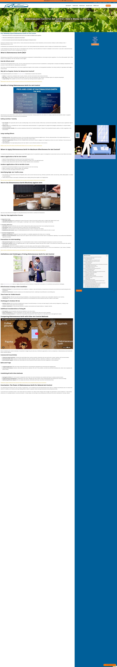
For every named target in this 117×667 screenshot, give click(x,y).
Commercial (95, 2)
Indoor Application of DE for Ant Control (91, 265)
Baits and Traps (88, 278)
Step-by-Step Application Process (90, 269)
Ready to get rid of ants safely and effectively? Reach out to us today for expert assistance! (21, 145)
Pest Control (68, 5)
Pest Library (100, 2)
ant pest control (21, 73)
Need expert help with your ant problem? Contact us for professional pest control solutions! (21, 81)
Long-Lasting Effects (88, 263)
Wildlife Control (96, 5)
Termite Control (75, 5)
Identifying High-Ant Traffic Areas (90, 267)
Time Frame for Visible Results (90, 273)
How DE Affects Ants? (89, 259)
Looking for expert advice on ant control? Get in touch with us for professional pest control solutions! (23, 382)
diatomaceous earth (7, 284)
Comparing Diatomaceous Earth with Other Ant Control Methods (93, 276)
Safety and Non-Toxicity (89, 262)
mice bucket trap (85, 290)
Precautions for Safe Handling (90, 270)
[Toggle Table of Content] (106, 255)
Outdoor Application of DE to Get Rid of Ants (92, 266)
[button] (109, 665)
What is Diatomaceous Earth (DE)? (89, 258)
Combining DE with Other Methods (90, 279)
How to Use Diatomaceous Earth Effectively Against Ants (92, 268)
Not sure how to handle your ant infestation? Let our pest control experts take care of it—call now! (23, 180)
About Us (109, 2)
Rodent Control (82, 5)
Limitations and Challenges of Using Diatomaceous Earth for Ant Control (94, 271)
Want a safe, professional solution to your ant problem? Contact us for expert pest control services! (23, 250)
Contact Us (115, 2)
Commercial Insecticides (89, 277)
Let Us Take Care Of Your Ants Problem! (90, 281)
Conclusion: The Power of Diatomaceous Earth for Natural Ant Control (94, 280)
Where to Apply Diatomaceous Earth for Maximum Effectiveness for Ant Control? (95, 264)
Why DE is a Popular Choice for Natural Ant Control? (93, 260)
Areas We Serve (105, 2)
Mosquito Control (89, 5)
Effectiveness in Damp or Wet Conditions (91, 272)
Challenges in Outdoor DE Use (90, 274)
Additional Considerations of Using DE (91, 275)
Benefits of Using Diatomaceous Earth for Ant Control (92, 261)
